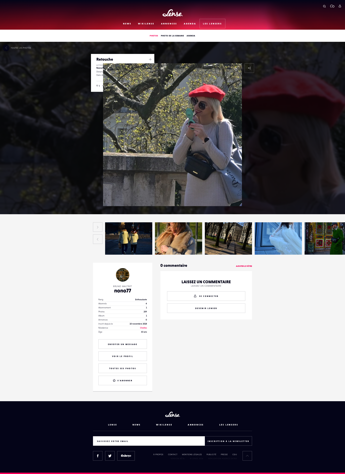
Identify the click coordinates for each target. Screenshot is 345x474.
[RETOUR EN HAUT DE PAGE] (247, 456)
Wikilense (146, 23)
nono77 (122, 290)
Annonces (169, 23)
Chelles (143, 328)
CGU (234, 454)
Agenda (190, 23)
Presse (224, 454)
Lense (112, 424)
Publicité (211, 454)
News (127, 23)
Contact (173, 454)
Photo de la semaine (172, 36)
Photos (154, 36)
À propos (158, 454)
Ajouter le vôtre (244, 266)
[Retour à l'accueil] (173, 12)
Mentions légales (192, 454)
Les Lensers (212, 23)
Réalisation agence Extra (222, 458)
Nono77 (100, 67)
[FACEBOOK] (97, 456)
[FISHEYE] (126, 456)
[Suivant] (97, 227)
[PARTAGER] (249, 68)
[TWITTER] (110, 456)
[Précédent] (97, 239)
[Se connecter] (340, 6)
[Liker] (236, 69)
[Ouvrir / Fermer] (150, 59)
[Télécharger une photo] (332, 6)
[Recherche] (324, 6)
